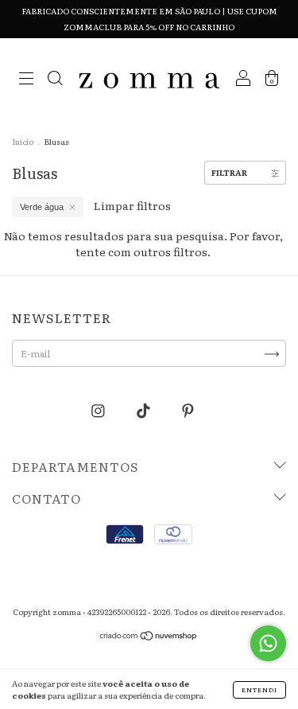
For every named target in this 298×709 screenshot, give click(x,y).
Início (22, 141)
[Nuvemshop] (149, 637)
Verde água (42, 207)
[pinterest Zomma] (187, 410)
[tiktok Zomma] (144, 410)
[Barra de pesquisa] (55, 80)
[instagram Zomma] (99, 410)
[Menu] (26, 80)
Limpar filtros (132, 205)
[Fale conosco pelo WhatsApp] (268, 643)
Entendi (259, 689)
